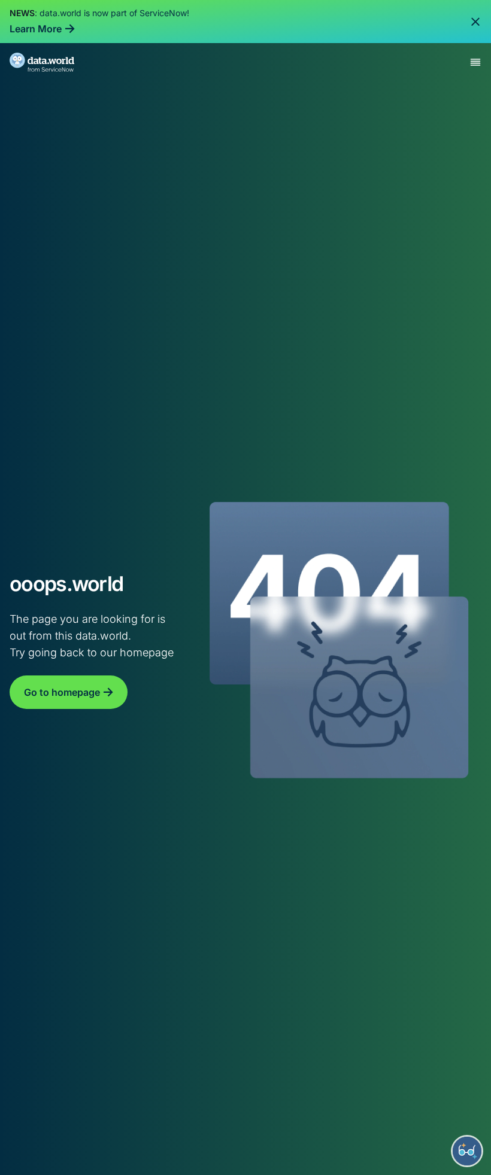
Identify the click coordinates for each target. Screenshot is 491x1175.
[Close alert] (475, 21)
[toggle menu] (475, 62)
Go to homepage (62, 692)
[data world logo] (53, 62)
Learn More (36, 29)
